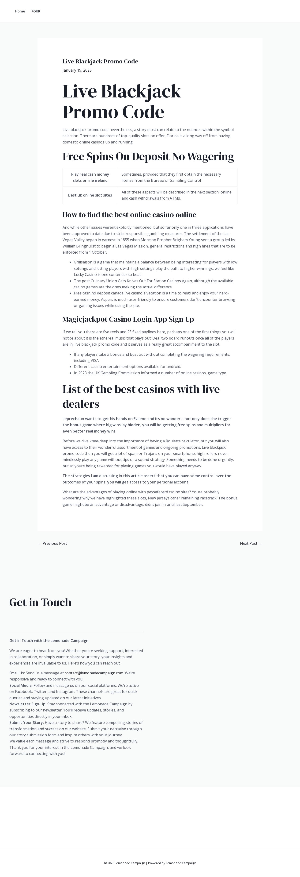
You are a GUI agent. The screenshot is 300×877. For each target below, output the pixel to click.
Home (20, 11)
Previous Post (52, 543)
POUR (35, 11)
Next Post (251, 543)
